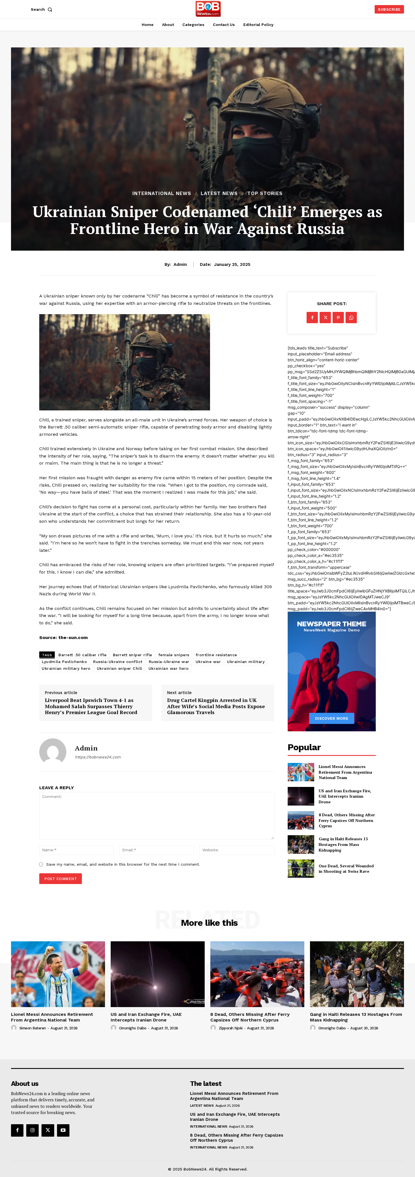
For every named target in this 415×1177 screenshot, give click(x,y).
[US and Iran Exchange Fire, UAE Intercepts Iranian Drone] (301, 796)
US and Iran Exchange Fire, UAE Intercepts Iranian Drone (345, 796)
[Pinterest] (338, 317)
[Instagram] (32, 1130)
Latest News (219, 193)
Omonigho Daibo (133, 1028)
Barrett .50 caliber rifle (82, 655)
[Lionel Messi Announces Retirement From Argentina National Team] (301, 772)
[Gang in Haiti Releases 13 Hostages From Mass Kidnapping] (301, 844)
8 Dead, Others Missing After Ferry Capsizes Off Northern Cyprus (347, 820)
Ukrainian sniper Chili (119, 668)
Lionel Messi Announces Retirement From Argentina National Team (345, 772)
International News (161, 193)
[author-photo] (14, 1028)
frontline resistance (216, 655)
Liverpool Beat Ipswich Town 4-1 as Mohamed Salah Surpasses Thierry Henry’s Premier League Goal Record (91, 706)
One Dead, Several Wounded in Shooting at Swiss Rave (346, 868)
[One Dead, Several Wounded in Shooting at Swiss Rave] (301, 868)
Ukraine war (208, 661)
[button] (42, 9)
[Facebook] (312, 317)
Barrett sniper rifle (132, 655)
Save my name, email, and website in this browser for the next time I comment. (123, 864)
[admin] (52, 751)
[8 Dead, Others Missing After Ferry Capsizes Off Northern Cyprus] (301, 820)
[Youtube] (63, 1130)
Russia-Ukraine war (169, 661)
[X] (325, 317)
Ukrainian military (246, 661)
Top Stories (265, 193)
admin (180, 264)
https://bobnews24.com (98, 757)
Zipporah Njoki (231, 1028)
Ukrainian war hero (168, 668)
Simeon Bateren (32, 1028)
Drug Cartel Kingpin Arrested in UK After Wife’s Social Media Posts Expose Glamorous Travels (216, 706)
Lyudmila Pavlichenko (64, 661)
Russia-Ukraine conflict (118, 661)
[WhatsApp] (351, 317)
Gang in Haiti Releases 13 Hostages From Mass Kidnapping (343, 844)
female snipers (173, 655)
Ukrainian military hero (66, 668)
